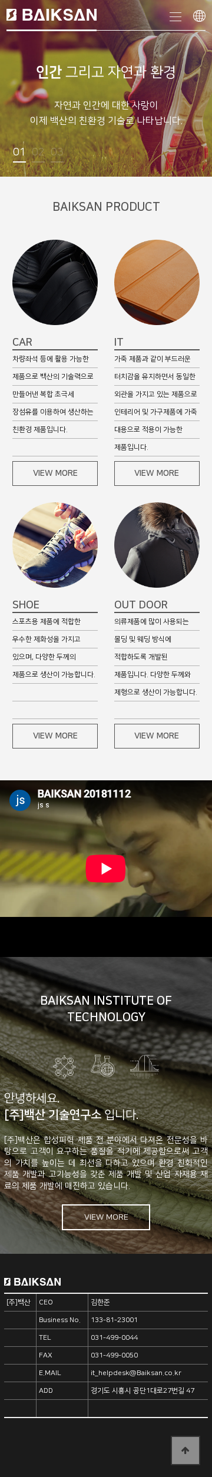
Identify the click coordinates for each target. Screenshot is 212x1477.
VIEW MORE (55, 473)
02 (38, 152)
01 (19, 152)
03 (57, 152)
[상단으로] (185, 1450)
